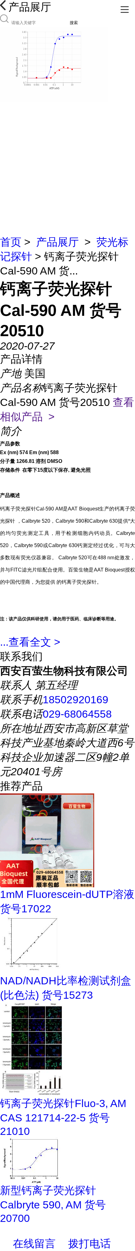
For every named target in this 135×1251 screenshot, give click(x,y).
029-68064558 (77, 714)
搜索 (74, 22)
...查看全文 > (30, 642)
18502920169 (75, 699)
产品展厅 (57, 242)
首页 (10, 242)
